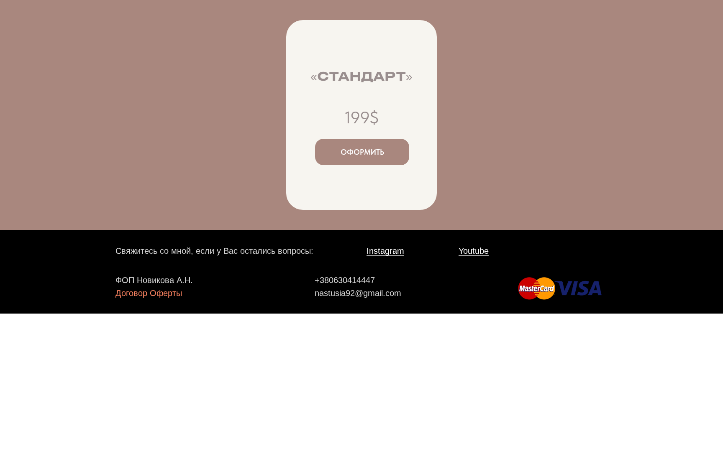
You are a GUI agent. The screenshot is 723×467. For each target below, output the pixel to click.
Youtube (474, 250)
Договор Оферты (148, 293)
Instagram (385, 250)
